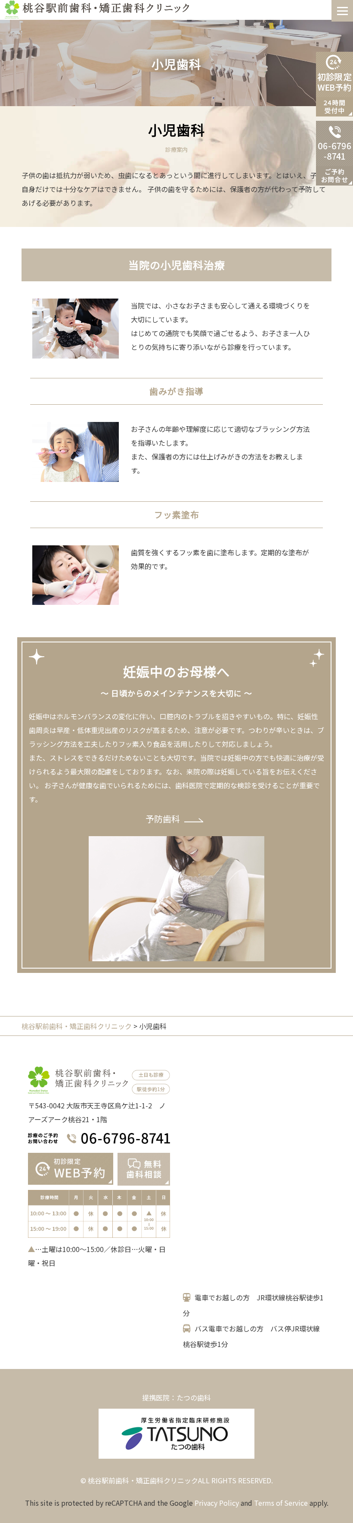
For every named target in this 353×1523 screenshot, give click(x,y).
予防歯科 (163, 818)
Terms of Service (281, 1503)
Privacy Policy (217, 1503)
